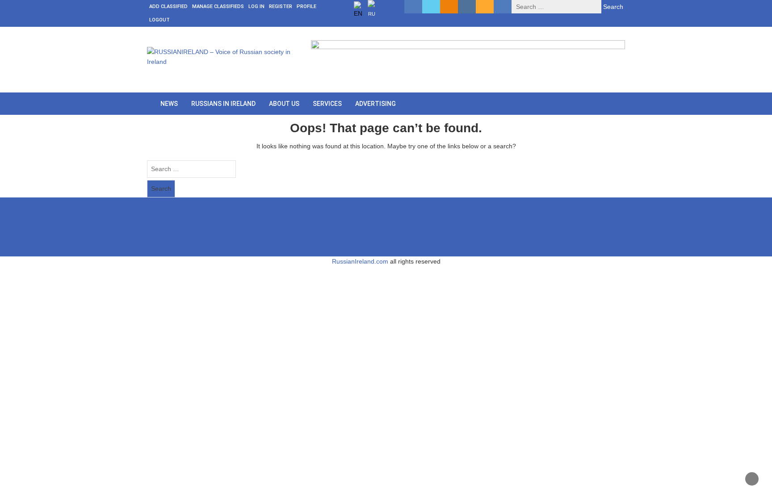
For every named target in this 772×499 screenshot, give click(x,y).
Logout (159, 20)
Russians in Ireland (223, 103)
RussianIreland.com (360, 261)
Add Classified (168, 6)
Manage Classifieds (218, 6)
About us (284, 103)
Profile (306, 6)
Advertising (375, 103)
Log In (256, 6)
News (169, 103)
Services (327, 103)
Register (280, 6)
